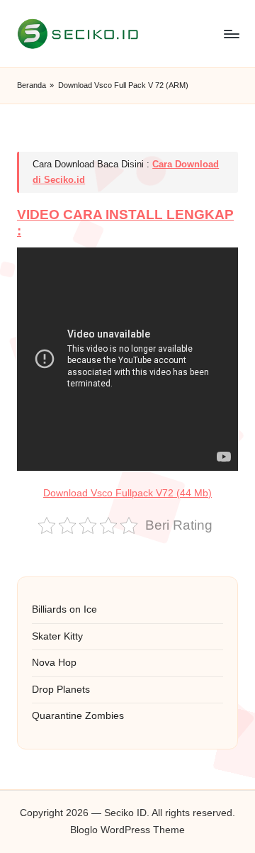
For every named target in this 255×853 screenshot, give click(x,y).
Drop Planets (61, 689)
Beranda (31, 85)
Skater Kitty (57, 636)
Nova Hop (54, 662)
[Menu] (231, 34)
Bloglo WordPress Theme (127, 830)
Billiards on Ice (64, 609)
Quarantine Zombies (78, 715)
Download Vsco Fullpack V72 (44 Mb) (127, 493)
